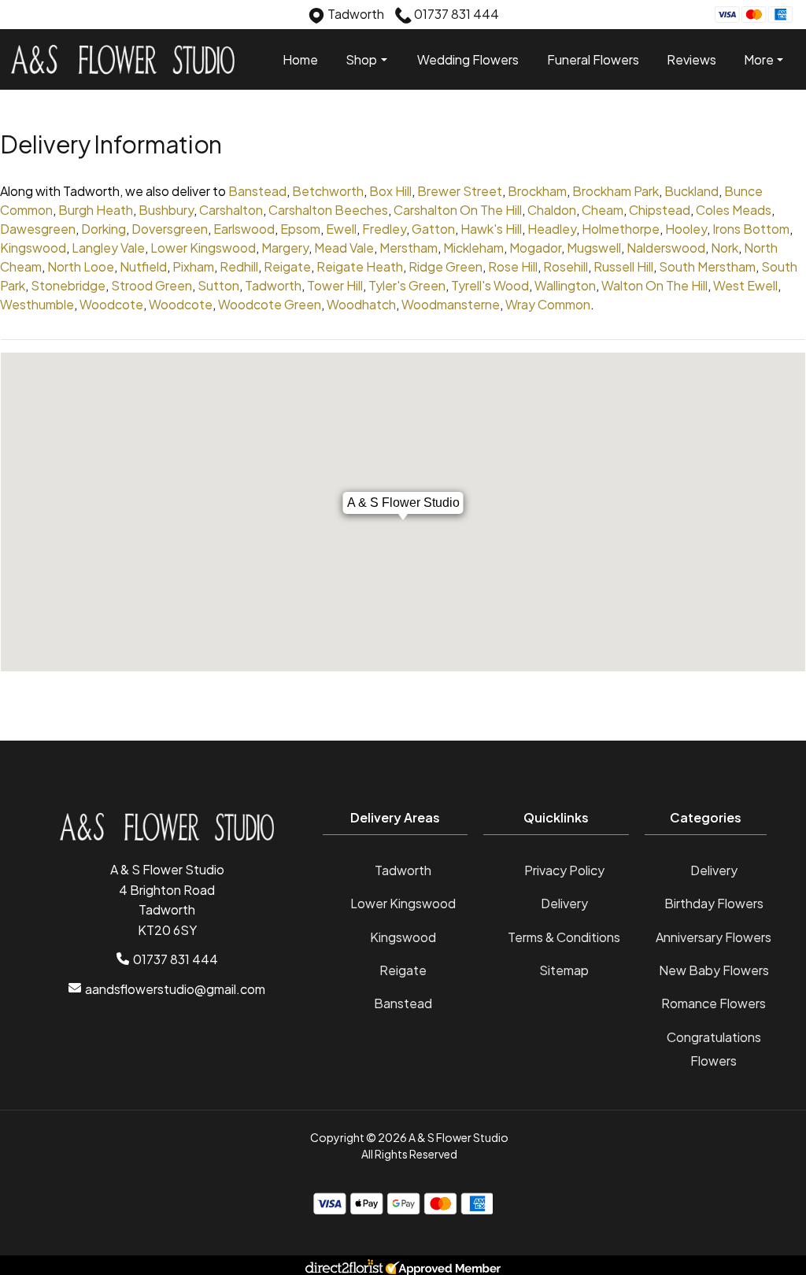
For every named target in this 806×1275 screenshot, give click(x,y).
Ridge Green (445, 266)
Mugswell (594, 247)
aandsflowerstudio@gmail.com (175, 989)
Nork (724, 247)
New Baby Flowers (714, 970)
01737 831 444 (175, 959)
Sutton (218, 285)
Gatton (433, 228)
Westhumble (37, 304)
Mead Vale (344, 247)
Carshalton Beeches (328, 209)
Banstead (257, 191)
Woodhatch (361, 304)
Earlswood (244, 228)
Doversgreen (169, 228)
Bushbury (166, 209)
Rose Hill (513, 266)
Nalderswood (666, 247)
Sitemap (564, 970)
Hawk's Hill (491, 228)
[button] (403, 822)
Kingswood (33, 247)
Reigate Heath (359, 266)
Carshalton (231, 209)
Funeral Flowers (593, 59)
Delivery (564, 903)
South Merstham (707, 266)
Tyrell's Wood (490, 285)
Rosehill (565, 266)
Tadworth (273, 285)
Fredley (384, 228)
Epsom (300, 228)
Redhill (239, 266)
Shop (361, 60)
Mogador (535, 247)
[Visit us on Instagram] (47, 16)
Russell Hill (623, 266)
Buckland (691, 191)
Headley (551, 228)
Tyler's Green (407, 285)
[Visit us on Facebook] (23, 16)
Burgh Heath (95, 209)
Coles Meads (733, 209)
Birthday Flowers (713, 903)
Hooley (686, 228)
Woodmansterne (450, 304)
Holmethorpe (621, 228)
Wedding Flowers (468, 59)
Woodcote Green (269, 304)
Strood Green (151, 285)
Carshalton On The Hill (458, 209)
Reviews (691, 59)
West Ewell (745, 285)
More (759, 59)
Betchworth (328, 191)
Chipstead (659, 209)
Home (300, 59)
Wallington (565, 285)
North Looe (80, 266)
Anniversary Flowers (713, 937)
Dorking (103, 228)
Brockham (537, 191)
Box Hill (390, 191)
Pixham (193, 266)
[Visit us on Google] (71, 16)
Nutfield (143, 266)
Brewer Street (459, 191)
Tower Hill (335, 285)
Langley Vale (108, 247)
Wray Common (547, 304)
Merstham (408, 247)
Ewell (341, 228)
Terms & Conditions (564, 937)
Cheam (602, 209)
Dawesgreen (38, 228)
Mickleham (473, 247)
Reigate (287, 266)
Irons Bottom (750, 228)
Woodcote (111, 304)
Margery (285, 247)
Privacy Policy (564, 870)
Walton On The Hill (654, 285)
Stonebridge (68, 285)
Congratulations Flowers (714, 1049)
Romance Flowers (713, 1003)
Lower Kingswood (203, 247)
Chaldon (551, 209)
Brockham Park (615, 191)
